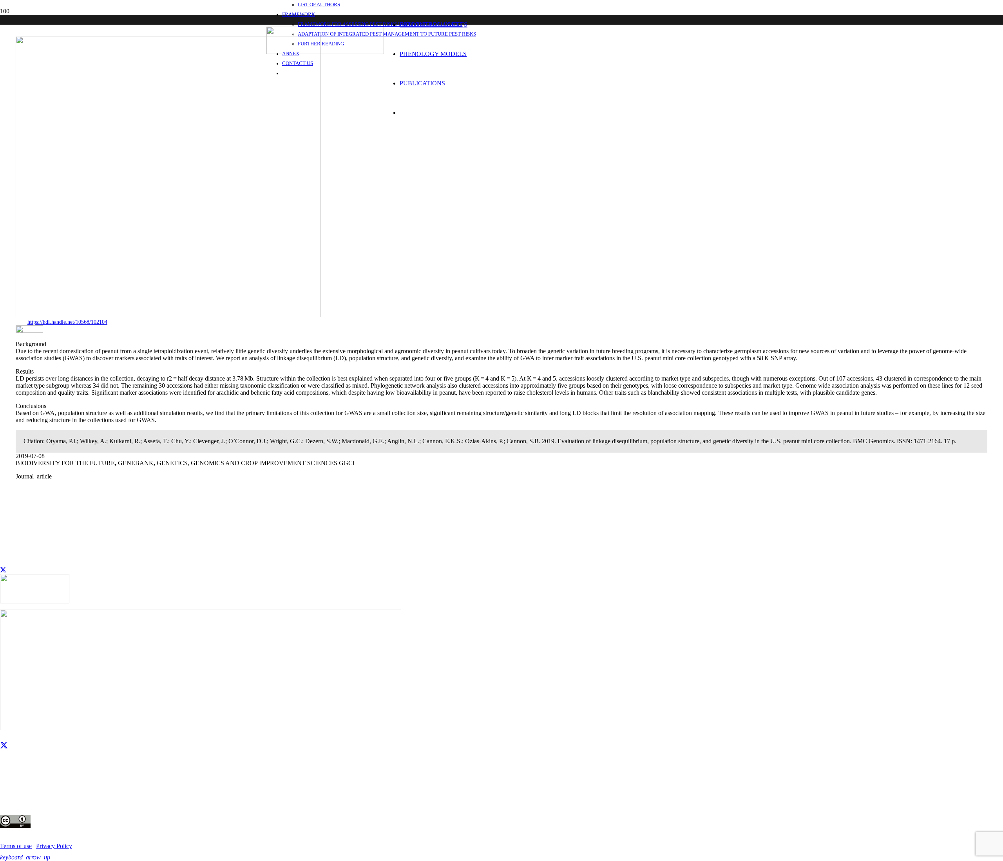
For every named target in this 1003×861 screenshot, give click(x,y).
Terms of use (16, 846)
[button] (25, 857)
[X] (4, 745)
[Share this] (3, 570)
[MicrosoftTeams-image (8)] (29, 330)
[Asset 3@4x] (325, 52)
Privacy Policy (54, 846)
